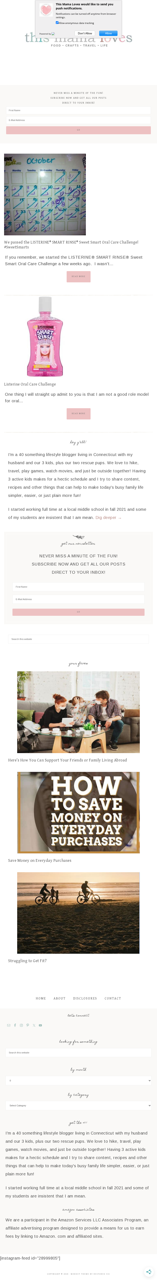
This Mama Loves (78, 38)
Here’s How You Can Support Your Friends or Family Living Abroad (67, 760)
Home (41, 999)
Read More (78, 276)
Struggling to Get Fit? (27, 961)
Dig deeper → (108, 517)
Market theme (80, 1274)
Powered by (45, 33)
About (60, 999)
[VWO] (56, 33)
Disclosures (85, 999)
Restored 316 (102, 1274)
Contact (113, 999)
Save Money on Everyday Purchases (39, 860)
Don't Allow (85, 33)
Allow (108, 33)
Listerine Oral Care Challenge (30, 384)
